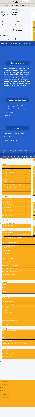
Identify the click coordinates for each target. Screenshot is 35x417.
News (3, 387)
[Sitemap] (16, 1)
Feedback (4, 43)
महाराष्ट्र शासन (8, 5)
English (25, 1)
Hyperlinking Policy (10, 109)
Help (18, 112)
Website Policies (15, 43)
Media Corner (5, 384)
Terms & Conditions (22, 106)
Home (18, 21)
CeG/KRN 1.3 (13, 140)
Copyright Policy (9, 106)
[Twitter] (5, 89)
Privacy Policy (21, 109)
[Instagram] (14, 89)
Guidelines (7, 115)
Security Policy (8, 112)
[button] (9, 1)
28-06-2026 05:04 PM (20, 134)
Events (4, 390)
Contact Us (27, 43)
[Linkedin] (10, 89)
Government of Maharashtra (20, 5)
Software (4, 381)
